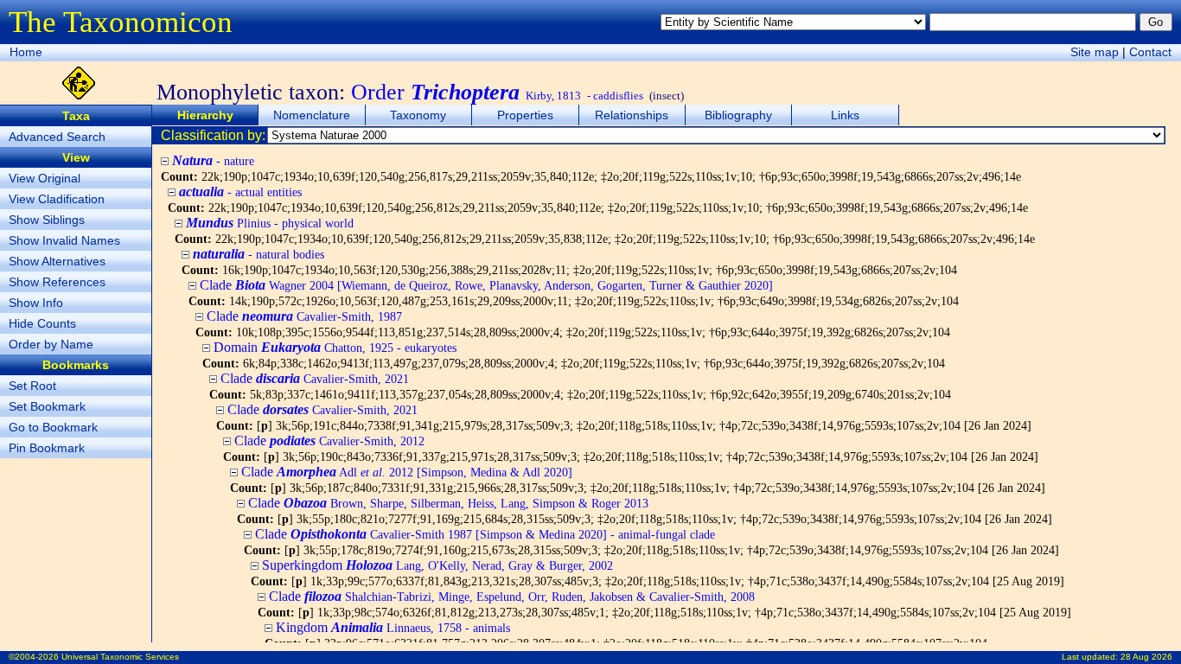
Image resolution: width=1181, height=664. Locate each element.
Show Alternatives (57, 261)
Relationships (631, 115)
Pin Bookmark (47, 448)
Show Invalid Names (64, 240)
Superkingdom (437, 565)
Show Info (36, 303)
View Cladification (57, 199)
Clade (486, 285)
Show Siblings (47, 220)
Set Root (32, 386)
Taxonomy (418, 115)
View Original (44, 178)
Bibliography (738, 115)
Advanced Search (57, 137)
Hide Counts (42, 323)
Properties (525, 115)
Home (26, 52)
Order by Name (51, 344)
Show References (57, 282)
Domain (335, 347)
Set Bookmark (47, 406)
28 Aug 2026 (1146, 656)
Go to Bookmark (53, 427)
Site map (1094, 52)
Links (845, 115)
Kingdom (393, 627)
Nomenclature (311, 115)
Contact (1150, 52)
